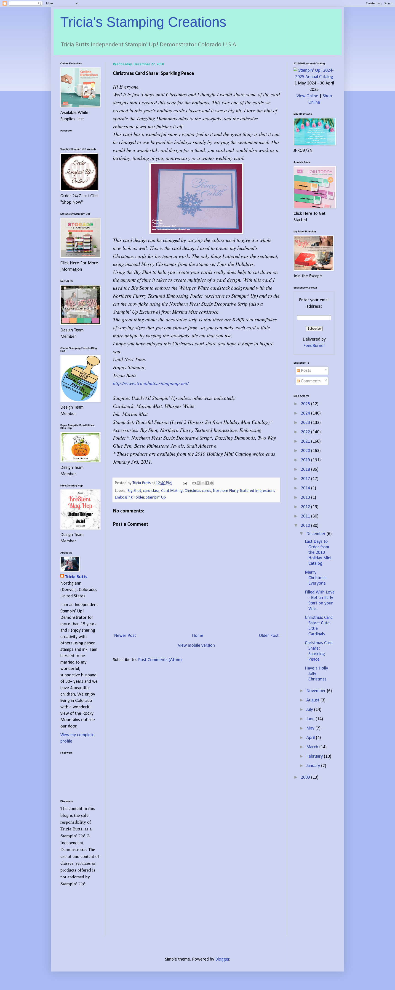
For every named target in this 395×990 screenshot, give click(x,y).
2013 (306, 497)
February (315, 756)
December (316, 534)
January (313, 766)
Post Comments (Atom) (160, 660)
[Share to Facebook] (207, 483)
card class (151, 491)
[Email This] (194, 483)
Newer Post (125, 635)
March (312, 747)
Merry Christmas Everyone (315, 578)
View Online (307, 96)
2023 (306, 422)
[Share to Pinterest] (211, 483)
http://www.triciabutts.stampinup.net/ (151, 383)
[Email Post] (184, 483)
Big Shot (134, 491)
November (316, 691)
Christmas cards (197, 491)
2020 (306, 451)
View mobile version (196, 645)
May (310, 728)
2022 (306, 432)
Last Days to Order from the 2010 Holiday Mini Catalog (318, 552)
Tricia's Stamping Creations (143, 22)
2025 (306, 404)
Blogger (222, 959)
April (311, 737)
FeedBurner (314, 346)
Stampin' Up (156, 497)
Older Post (269, 635)
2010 (306, 525)
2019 (306, 460)
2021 (306, 441)
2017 (306, 479)
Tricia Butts (76, 577)
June (311, 719)
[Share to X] (202, 483)
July (310, 709)
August (313, 700)
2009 (306, 777)
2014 (306, 488)
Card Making (172, 491)
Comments (310, 381)
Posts (305, 370)
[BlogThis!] (198, 483)
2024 (306, 413)
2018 (306, 469)
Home (197, 635)
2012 (306, 507)
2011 (306, 516)
